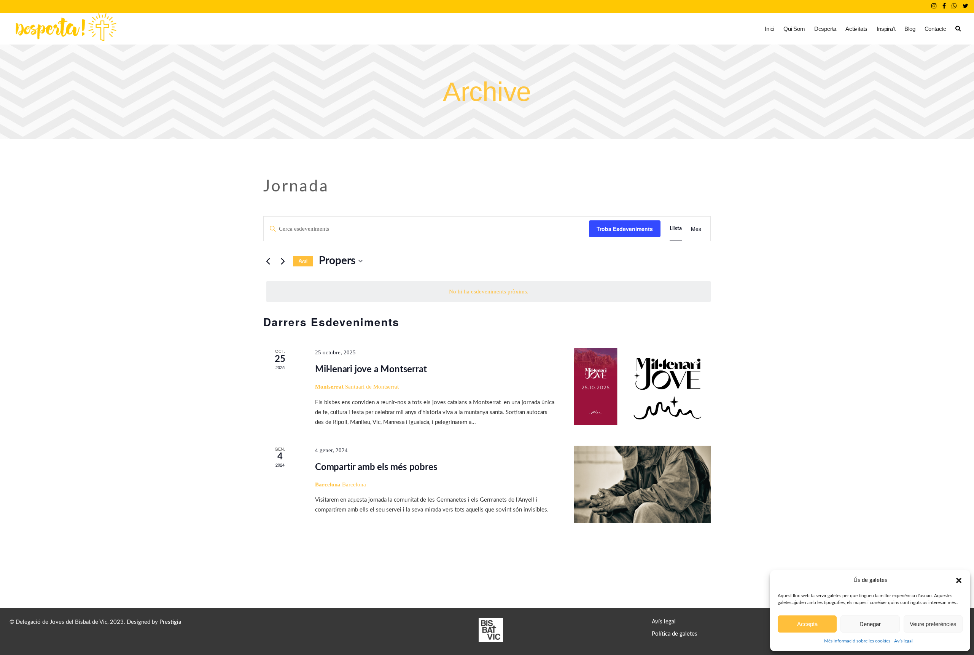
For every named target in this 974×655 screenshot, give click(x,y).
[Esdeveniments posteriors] (282, 261)
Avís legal (903, 641)
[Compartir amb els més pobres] (642, 484)
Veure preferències (933, 624)
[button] (959, 580)
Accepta (807, 624)
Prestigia (170, 622)
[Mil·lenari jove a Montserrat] (642, 386)
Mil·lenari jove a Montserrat (371, 369)
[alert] (488, 291)
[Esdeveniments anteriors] (267, 261)
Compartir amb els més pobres (376, 467)
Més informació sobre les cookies (857, 641)
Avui (303, 261)
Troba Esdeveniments (625, 229)
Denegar (870, 624)
